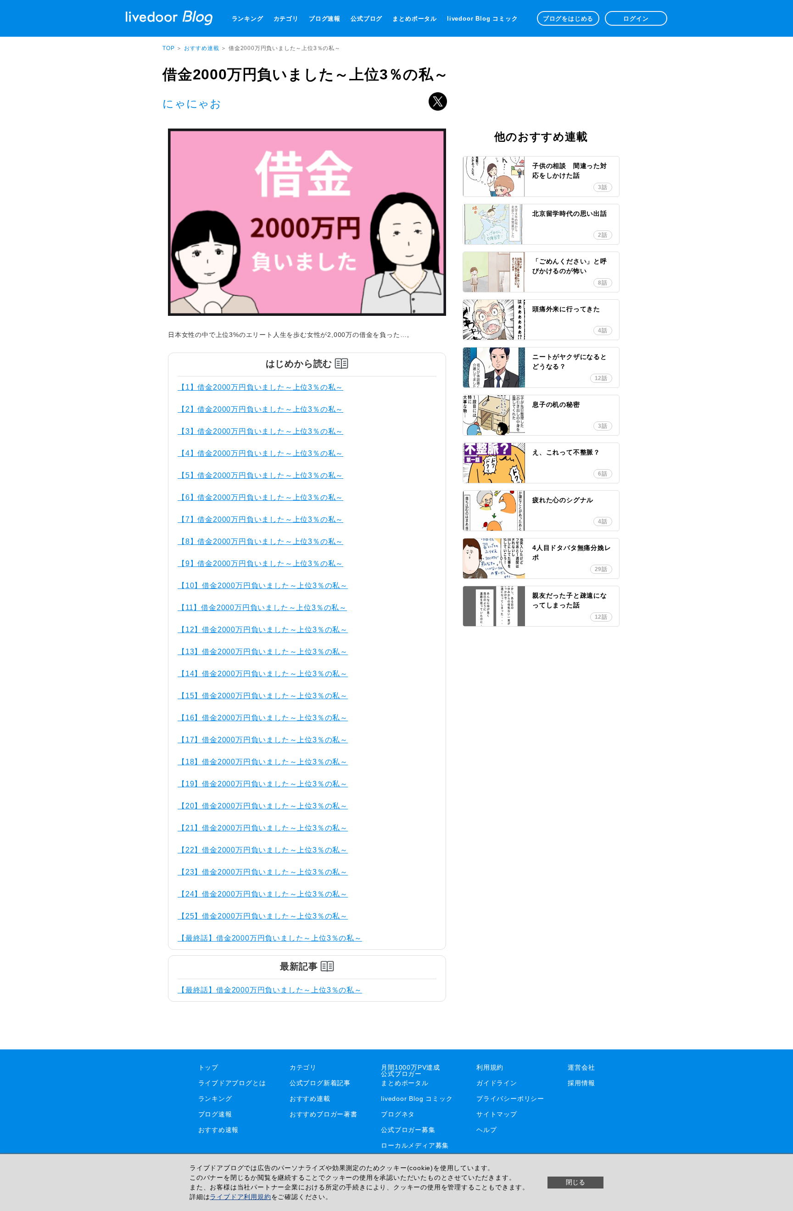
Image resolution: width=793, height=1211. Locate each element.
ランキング (247, 19)
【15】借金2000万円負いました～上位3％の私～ (263, 696)
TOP (168, 48)
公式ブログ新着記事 (320, 1083)
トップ (208, 1067)
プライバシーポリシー (510, 1098)
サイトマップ (496, 1114)
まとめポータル (414, 19)
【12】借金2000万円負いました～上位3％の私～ (263, 630)
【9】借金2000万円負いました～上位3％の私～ (260, 563)
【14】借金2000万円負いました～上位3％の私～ (263, 674)
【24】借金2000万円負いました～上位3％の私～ (263, 894)
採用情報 (581, 1083)
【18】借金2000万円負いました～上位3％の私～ (263, 762)
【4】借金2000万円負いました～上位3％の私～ (260, 453)
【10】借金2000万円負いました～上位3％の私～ (263, 585)
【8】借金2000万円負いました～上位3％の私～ (260, 541)
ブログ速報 (325, 19)
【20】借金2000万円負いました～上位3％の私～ (263, 806)
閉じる (575, 1182)
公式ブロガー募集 (408, 1130)
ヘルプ (486, 1130)
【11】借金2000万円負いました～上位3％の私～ (262, 607)
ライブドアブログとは (232, 1083)
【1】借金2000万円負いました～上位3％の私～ (260, 387)
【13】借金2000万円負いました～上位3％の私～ (263, 652)
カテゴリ (286, 19)
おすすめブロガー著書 (323, 1114)
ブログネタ (398, 1114)
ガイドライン (496, 1083)
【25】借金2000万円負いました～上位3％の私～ (263, 916)
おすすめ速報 (218, 1130)
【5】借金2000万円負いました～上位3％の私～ (260, 475)
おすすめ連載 (202, 48)
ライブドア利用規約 (240, 1196)
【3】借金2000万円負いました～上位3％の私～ (260, 431)
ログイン (635, 18)
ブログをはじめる (568, 18)
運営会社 (581, 1067)
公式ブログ (366, 19)
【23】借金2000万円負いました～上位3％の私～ (263, 872)
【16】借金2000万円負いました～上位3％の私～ (263, 718)
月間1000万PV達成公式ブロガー (410, 1070)
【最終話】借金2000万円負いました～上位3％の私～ (270, 938)
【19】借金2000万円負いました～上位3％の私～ (263, 784)
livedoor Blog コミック (482, 19)
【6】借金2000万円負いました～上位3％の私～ (260, 497)
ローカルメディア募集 (415, 1145)
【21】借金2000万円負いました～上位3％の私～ (263, 828)
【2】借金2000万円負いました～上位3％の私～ (260, 409)
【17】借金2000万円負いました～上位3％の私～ (263, 740)
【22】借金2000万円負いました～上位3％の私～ (263, 850)
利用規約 (489, 1067)
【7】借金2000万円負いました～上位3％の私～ (260, 519)
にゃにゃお (192, 103)
